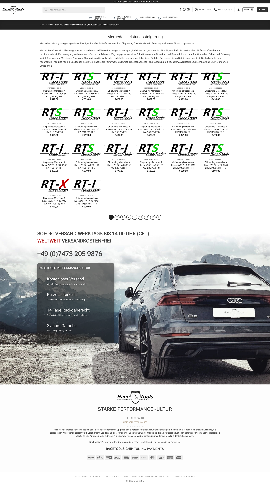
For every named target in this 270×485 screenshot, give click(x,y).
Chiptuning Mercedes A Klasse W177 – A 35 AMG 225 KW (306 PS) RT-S (216, 165)
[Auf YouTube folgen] (142, 418)
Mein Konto (165, 476)
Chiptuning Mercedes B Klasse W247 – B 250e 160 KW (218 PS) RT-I (183, 94)
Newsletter (81, 476)
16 (140, 217)
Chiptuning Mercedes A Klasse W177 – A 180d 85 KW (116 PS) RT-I (54, 94)
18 (153, 217)
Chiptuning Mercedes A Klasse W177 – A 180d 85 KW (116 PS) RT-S (86, 94)
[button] (238, 9)
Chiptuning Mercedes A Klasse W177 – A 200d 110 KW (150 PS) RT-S (151, 129)
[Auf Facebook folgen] (180, 9)
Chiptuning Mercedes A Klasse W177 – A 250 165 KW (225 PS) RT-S (151, 165)
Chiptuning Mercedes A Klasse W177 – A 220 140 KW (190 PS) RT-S (216, 129)
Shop (50, 25)
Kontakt (125, 476)
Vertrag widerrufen (184, 476)
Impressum (137, 476)
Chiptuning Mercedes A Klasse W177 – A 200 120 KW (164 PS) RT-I (119, 94)
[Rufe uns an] (139, 418)
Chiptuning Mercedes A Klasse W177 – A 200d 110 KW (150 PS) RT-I (119, 129)
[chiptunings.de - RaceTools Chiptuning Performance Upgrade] (13, 10)
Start (42, 25)
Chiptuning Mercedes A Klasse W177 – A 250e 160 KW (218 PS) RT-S (54, 129)
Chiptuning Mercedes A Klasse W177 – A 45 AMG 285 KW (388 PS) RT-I (86, 201)
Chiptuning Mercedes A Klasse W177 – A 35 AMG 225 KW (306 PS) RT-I (183, 165)
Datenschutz (97, 476)
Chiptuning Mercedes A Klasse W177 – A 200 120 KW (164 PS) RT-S (216, 94)
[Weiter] (158, 217)
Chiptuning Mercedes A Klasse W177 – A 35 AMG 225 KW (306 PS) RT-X (54, 201)
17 (146, 217)
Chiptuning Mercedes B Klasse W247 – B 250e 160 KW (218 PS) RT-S (86, 129)
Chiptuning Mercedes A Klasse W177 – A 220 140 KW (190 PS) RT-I (183, 129)
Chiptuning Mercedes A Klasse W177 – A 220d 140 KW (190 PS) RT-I (54, 165)
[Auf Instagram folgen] (184, 9)
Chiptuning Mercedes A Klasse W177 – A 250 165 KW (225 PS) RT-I (119, 165)
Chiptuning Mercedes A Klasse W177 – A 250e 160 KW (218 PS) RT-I (151, 94)
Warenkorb (151, 476)
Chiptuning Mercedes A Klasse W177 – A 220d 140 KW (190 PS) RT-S (86, 165)
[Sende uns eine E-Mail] (188, 9)
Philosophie (112, 476)
